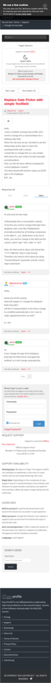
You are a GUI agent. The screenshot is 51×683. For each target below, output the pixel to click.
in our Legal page (23, 14)
